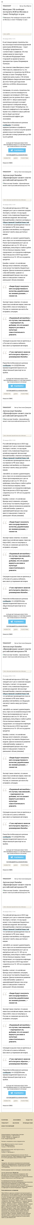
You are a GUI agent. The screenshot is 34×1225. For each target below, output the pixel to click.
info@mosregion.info (10, 1138)
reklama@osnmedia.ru (19, 1149)
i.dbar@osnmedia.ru (9, 1145)
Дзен (15, 158)
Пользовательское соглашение (9, 1190)
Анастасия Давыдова (25, 171)
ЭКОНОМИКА (17, 1120)
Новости (7, 158)
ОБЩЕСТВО (29, 1120)
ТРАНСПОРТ (7, 6)
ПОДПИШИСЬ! (19, 150)
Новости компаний (7, 1126)
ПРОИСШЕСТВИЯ (28, 1123)
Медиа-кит (15, 1172)
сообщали (7, 125)
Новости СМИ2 (8, 163)
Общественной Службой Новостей (16, 222)
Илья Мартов (27, 6)
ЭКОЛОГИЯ (16, 1123)
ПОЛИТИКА (4, 1120)
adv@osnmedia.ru (5, 1151)
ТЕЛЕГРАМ (24, 158)
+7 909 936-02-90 (10, 1146)
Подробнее (24, 1187)
